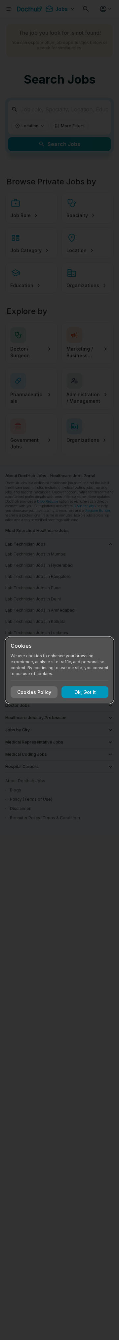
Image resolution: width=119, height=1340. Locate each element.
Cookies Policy (34, 692)
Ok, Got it (85, 692)
